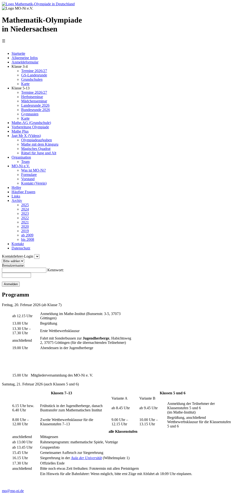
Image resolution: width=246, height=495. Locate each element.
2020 (25, 226)
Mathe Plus (20, 131)
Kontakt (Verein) (34, 183)
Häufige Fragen (23, 192)
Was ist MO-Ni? (33, 170)
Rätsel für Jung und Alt (38, 153)
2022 (25, 218)
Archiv (17, 200)
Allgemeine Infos (25, 58)
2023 (25, 213)
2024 (25, 209)
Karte (25, 84)
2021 (25, 222)
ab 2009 (27, 235)
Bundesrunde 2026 (35, 110)
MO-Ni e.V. (21, 166)
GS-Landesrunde (34, 75)
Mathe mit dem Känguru (39, 144)
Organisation (21, 157)
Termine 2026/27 (34, 71)
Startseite (18, 53)
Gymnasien (29, 114)
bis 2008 (27, 239)
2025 (25, 205)
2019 (25, 231)
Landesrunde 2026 (35, 105)
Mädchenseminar (34, 101)
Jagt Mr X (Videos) (26, 136)
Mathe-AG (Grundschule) (31, 123)
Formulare (29, 175)
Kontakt (18, 244)
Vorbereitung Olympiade (30, 127)
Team (25, 162)
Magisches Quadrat (35, 149)
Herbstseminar (32, 97)
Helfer (16, 188)
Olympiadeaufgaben (36, 140)
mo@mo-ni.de (13, 491)
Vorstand (28, 179)
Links (16, 196)
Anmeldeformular (25, 62)
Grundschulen (32, 79)
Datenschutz (21, 248)
